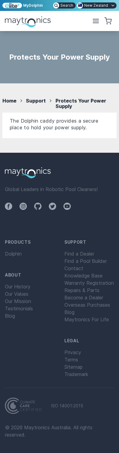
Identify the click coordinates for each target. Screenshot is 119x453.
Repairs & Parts (81, 290)
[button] (96, 21)
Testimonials (19, 308)
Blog (10, 316)
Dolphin (13, 254)
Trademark (76, 374)
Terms (71, 360)
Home (9, 101)
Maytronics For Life (86, 319)
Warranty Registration (89, 283)
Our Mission (18, 301)
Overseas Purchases (87, 305)
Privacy (72, 352)
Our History (18, 287)
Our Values (16, 294)
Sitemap (73, 367)
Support (36, 101)
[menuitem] (64, 5)
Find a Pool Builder (85, 261)
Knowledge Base (83, 276)
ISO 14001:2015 (67, 405)
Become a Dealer (83, 297)
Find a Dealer (79, 254)
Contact (73, 268)
